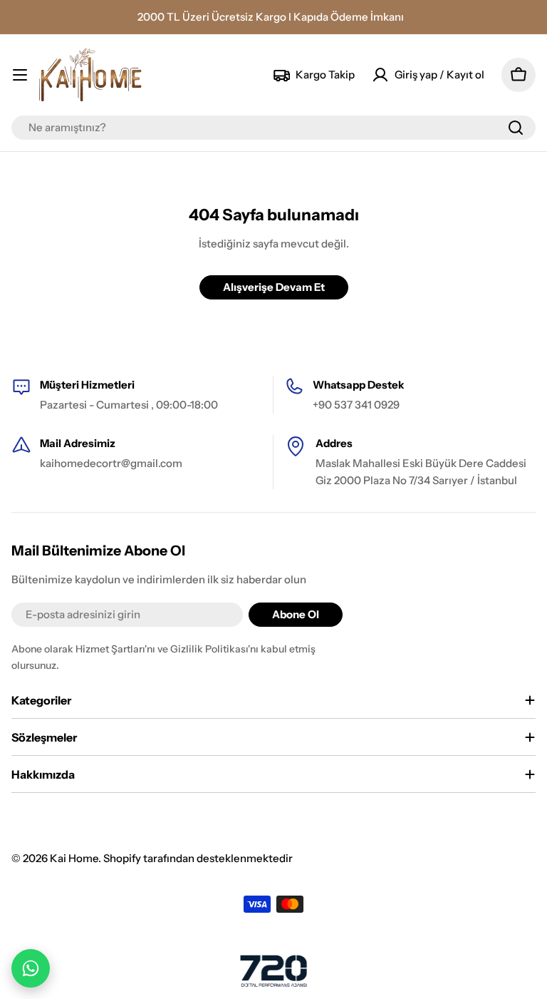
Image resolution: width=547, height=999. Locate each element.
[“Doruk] (273, 970)
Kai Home (74, 858)
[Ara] (515, 127)
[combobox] (273, 128)
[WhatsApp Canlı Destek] (30, 968)
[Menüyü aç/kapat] (19, 74)
